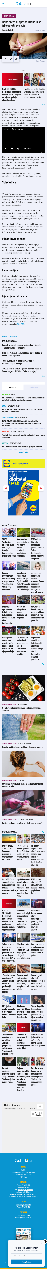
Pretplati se (26, 1262)
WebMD (20, 324)
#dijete (4, 336)
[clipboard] (16, 59)
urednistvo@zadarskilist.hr (23, 1205)
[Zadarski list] (23, 3)
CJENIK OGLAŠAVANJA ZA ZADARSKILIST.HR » (23, 1194)
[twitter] (10, 59)
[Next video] (12, 148)
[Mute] (18, 148)
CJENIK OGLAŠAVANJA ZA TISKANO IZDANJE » (23, 1196)
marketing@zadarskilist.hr (25, 1190)
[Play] (5, 148)
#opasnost (13, 336)
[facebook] (5, 59)
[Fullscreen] (41, 148)
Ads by (40, 152)
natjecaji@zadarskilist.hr (23, 1192)
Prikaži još (23, 452)
